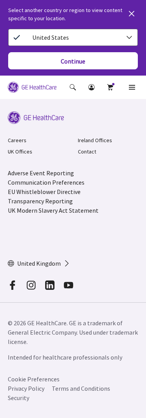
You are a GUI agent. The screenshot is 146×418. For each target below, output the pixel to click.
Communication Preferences (46, 182)
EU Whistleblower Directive (44, 192)
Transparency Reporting (40, 201)
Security (19, 398)
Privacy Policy (26, 388)
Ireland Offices (95, 140)
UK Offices (20, 151)
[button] (72, 87)
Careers (17, 140)
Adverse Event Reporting (41, 173)
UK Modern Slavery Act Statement (53, 210)
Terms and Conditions (81, 388)
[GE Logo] (32, 88)
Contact (87, 151)
